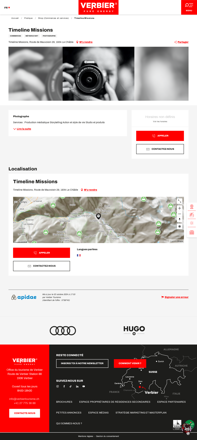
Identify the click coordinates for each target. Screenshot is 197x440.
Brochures (64, 402)
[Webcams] (192, 206)
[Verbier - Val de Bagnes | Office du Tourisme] (98, 7)
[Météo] (192, 223)
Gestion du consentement (107, 436)
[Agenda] (192, 232)
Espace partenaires (171, 402)
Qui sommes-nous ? (69, 423)
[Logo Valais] (177, 425)
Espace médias (98, 412)
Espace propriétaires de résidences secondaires (114, 402)
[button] (99, 74)
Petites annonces (68, 412)
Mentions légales (86, 436)
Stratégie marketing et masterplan (141, 412)
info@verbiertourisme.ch (24, 399)
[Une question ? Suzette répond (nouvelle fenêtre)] (186, 429)
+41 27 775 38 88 (25, 403)
